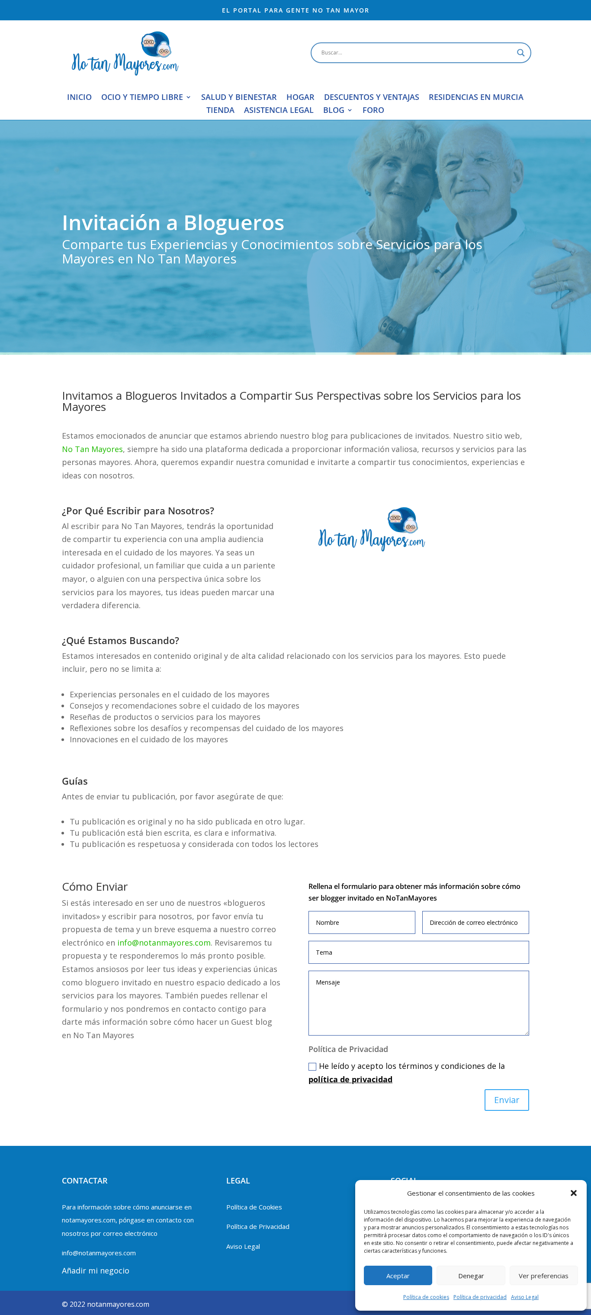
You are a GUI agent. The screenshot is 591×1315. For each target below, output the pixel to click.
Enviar (507, 1100)
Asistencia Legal (279, 111)
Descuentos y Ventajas (371, 98)
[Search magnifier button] (521, 53)
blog (333, 111)
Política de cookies (426, 1297)
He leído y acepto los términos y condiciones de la (406, 1072)
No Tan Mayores (92, 449)
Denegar (471, 1275)
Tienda (220, 111)
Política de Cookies (254, 1207)
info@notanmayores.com (164, 942)
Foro (373, 111)
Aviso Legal (525, 1297)
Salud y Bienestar (239, 98)
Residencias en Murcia (476, 98)
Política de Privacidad (257, 1226)
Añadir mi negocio (95, 1270)
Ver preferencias (544, 1275)
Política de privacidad (480, 1297)
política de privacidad (350, 1079)
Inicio (79, 98)
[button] (573, 1193)
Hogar (300, 98)
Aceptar (398, 1275)
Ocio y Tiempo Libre (142, 98)
